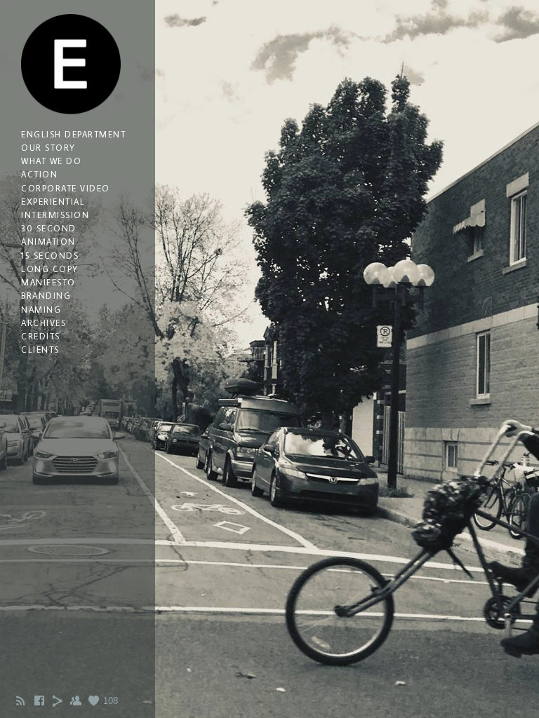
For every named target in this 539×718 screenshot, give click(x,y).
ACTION (39, 174)
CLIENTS (40, 349)
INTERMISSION (55, 215)
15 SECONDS (50, 255)
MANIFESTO (48, 282)
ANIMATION (48, 241)
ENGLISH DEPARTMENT (73, 134)
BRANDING (46, 295)
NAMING (41, 309)
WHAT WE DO (51, 161)
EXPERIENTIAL (53, 201)
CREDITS (40, 336)
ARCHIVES (43, 323)
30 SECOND (48, 228)
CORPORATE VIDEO (65, 188)
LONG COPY (50, 269)
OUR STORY (48, 147)
